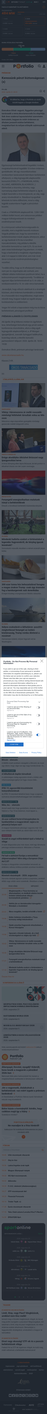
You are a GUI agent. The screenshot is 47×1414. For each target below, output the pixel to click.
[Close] (42, 662)
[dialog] (23, 707)
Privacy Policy (36, 752)
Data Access (23, 752)
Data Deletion (11, 752)
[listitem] (23, 702)
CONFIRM (14, 744)
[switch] (38, 707)
